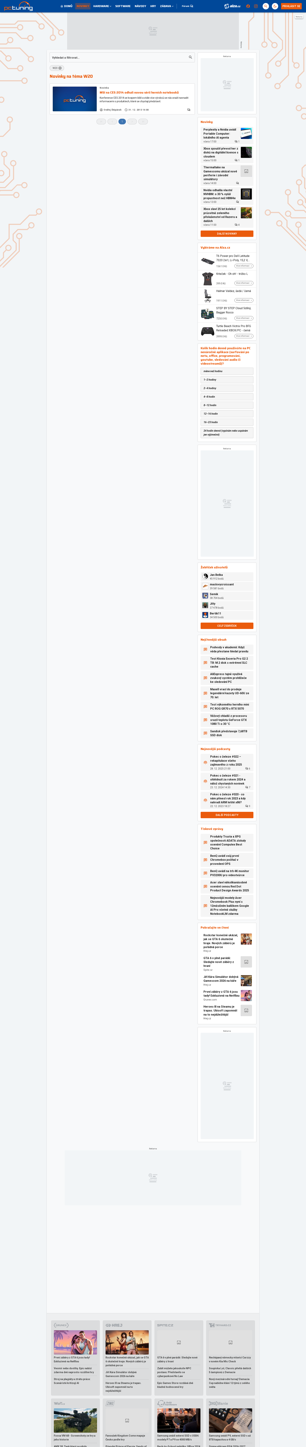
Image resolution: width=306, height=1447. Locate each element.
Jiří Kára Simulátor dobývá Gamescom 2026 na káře (220, 978)
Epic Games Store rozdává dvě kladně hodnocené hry (175, 1385)
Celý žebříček (227, 625)
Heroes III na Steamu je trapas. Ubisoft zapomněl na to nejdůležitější (220, 1010)
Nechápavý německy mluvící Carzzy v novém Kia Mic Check (230, 1359)
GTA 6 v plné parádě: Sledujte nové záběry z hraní (218, 962)
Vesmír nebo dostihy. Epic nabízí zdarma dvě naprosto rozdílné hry (74, 1370)
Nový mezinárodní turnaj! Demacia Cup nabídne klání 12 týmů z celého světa (229, 1383)
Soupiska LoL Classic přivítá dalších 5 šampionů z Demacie (230, 1370)
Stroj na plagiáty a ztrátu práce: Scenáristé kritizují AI (72, 1381)
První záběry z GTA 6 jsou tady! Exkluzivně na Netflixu (221, 993)
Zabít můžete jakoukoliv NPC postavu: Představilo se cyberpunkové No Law (174, 1372)
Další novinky (227, 233)
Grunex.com (210, 999)
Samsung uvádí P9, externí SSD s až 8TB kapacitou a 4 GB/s (230, 1437)
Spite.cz (207, 969)
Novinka (104, 88)
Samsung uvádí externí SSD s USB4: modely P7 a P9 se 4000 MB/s (178, 1437)
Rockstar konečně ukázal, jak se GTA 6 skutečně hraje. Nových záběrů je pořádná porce (220, 941)
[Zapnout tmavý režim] (275, 6)
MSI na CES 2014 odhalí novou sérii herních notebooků (139, 93)
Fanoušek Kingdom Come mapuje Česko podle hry (125, 1437)
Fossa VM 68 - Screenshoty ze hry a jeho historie (74, 1437)
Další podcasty (227, 815)
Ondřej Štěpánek (113, 110)
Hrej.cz (207, 950)
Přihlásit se (291, 6)
